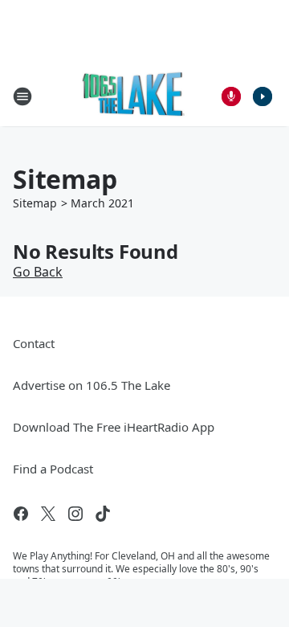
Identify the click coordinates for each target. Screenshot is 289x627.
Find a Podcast (53, 469)
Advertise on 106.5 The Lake (91, 385)
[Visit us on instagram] (75, 513)
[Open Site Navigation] (22, 96)
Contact (34, 343)
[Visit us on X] (48, 513)
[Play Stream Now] (262, 96)
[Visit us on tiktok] (102, 513)
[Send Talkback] (231, 96)
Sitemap (35, 203)
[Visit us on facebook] (21, 513)
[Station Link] (133, 96)
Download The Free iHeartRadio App (113, 427)
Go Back (38, 272)
